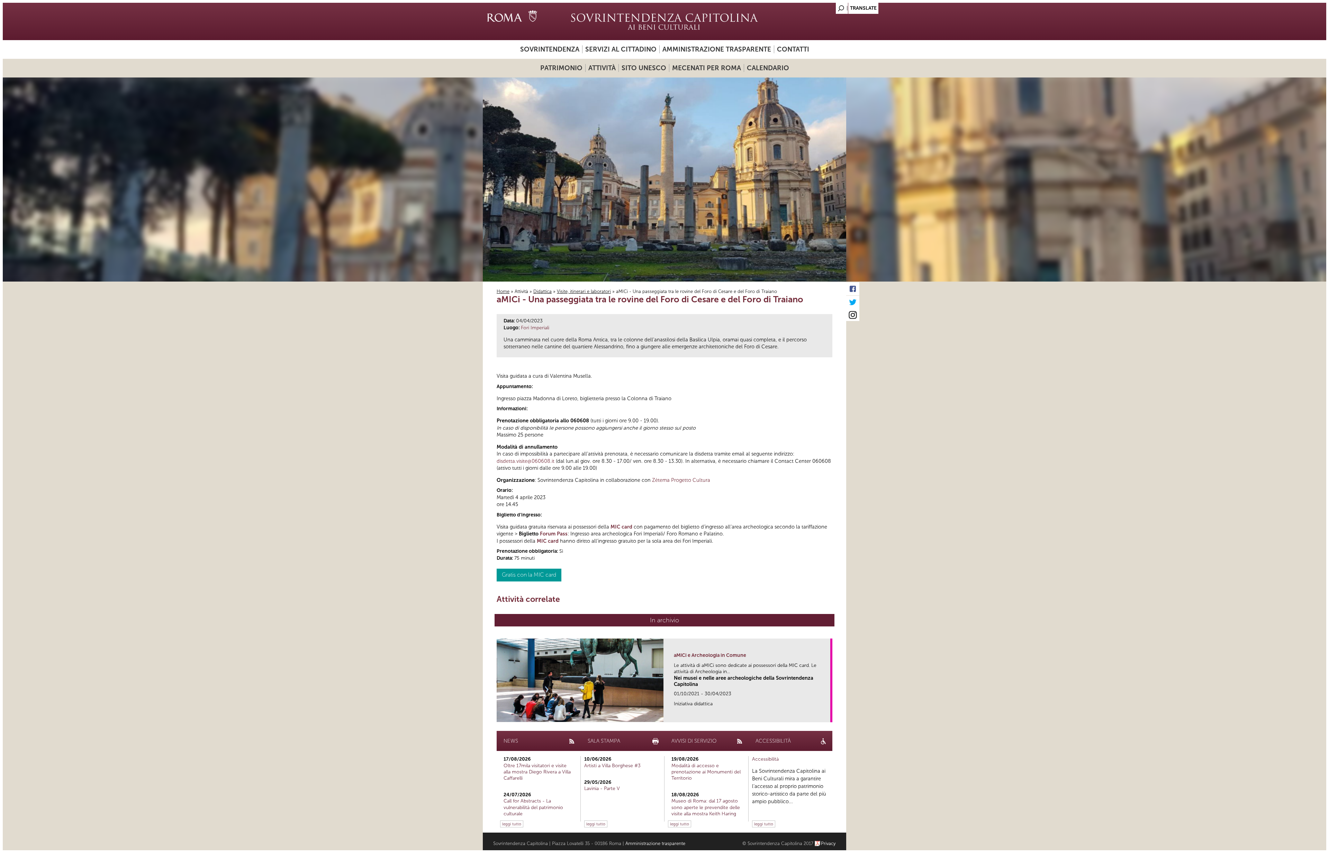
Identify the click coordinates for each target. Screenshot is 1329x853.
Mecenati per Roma (706, 68)
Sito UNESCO (644, 68)
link (827, 715)
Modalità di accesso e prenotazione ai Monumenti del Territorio (706, 772)
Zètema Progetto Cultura (681, 480)
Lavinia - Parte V (602, 788)
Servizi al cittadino (621, 49)
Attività (602, 68)
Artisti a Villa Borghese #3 (612, 766)
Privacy (828, 843)
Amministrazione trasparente (716, 49)
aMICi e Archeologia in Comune (710, 655)
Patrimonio (561, 68)
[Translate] (823, 6)
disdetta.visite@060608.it (525, 461)
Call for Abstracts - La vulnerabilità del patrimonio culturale (533, 807)
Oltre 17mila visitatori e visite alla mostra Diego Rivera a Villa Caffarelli (537, 772)
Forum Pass (554, 534)
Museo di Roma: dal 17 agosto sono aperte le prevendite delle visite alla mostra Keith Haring (705, 807)
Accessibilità (765, 759)
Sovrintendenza (549, 49)
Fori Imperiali (535, 328)
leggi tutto (511, 824)
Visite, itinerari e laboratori (584, 291)
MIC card (621, 527)
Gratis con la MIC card (529, 574)
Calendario (768, 68)
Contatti (793, 49)
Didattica (542, 291)
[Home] (664, 21)
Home (503, 291)
